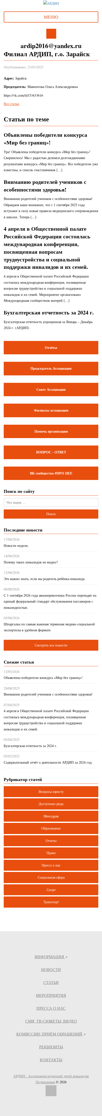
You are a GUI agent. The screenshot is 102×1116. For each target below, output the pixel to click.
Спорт (51, 889)
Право (51, 852)
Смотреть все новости (51, 645)
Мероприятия (51, 995)
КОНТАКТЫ (51, 1059)
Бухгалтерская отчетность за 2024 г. (49, 312)
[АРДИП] (51, 2)
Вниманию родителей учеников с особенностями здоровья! (45, 186)
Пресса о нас (51, 865)
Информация (50, 956)
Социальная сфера (51, 877)
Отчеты (51, 840)
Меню (51, 17)
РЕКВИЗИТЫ (51, 1046)
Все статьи (11, 103)
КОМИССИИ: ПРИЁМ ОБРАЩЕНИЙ (49, 1033)
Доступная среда (51, 803)
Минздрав (51, 816)
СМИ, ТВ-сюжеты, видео (51, 1021)
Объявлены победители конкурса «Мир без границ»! (45, 138)
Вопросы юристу (51, 791)
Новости (51, 969)
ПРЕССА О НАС (51, 1008)
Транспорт (51, 901)
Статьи (51, 982)
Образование (51, 828)
